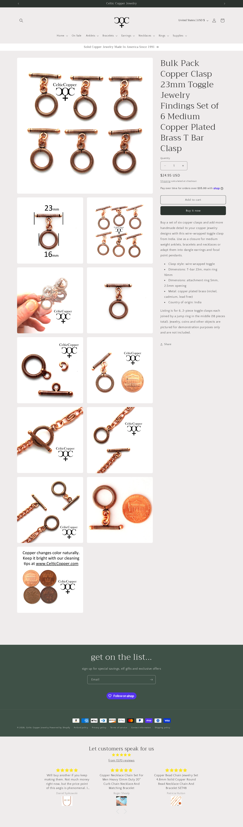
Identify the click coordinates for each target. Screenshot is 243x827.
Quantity (165, 158)
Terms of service (118, 727)
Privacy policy (99, 727)
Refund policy (81, 727)
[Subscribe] (151, 679)
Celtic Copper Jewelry (37, 727)
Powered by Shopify (60, 727)
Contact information (141, 727)
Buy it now (193, 210)
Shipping (165, 181)
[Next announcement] (224, 3)
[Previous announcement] (18, 3)
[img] (121, 755)
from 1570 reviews (121, 760)
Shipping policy (162, 727)
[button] (21, 20)
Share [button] (167, 344)
